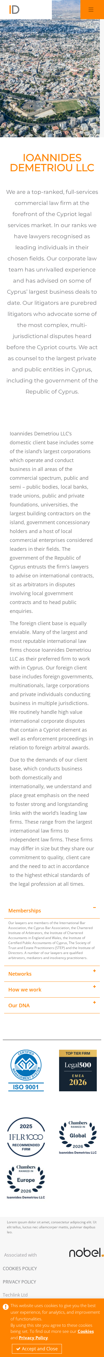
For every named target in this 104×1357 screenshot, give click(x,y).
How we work (24, 989)
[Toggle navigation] (91, 10)
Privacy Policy (33, 1337)
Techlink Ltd (15, 1295)
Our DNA (19, 1005)
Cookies (86, 1331)
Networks (20, 973)
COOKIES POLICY (20, 1268)
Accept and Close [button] (40, 1349)
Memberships (24, 910)
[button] (52, 910)
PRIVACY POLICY (19, 1282)
